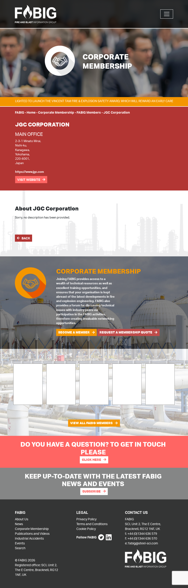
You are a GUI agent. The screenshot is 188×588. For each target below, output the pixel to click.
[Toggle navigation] (166, 14)
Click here (91, 460)
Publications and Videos (32, 533)
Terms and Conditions (92, 524)
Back (26, 238)
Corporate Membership (56, 112)
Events (20, 543)
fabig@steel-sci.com (143, 543)
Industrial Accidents (29, 538)
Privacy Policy (86, 519)
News (19, 524)
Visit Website (28, 180)
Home (31, 112)
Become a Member (74, 332)
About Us (21, 519)
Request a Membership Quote (126, 332)
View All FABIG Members (91, 423)
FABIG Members (89, 112)
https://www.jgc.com (29, 172)
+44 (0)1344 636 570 (142, 538)
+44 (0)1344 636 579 (142, 533)
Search (20, 548)
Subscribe (91, 491)
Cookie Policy (86, 529)
